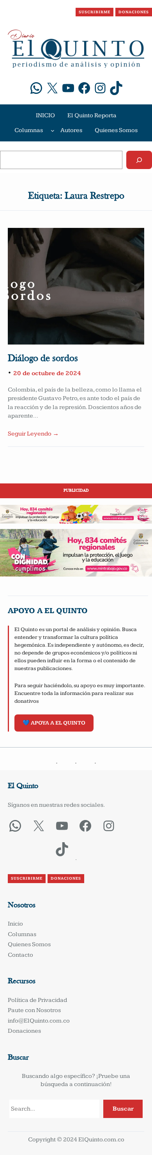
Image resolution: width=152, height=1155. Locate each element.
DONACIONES (133, 12)
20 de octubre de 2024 (47, 373)
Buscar (123, 1109)
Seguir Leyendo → (33, 433)
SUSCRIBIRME (94, 12)
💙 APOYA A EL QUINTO (54, 722)
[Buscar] (139, 160)
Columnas (28, 130)
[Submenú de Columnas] (53, 130)
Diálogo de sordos (43, 358)
